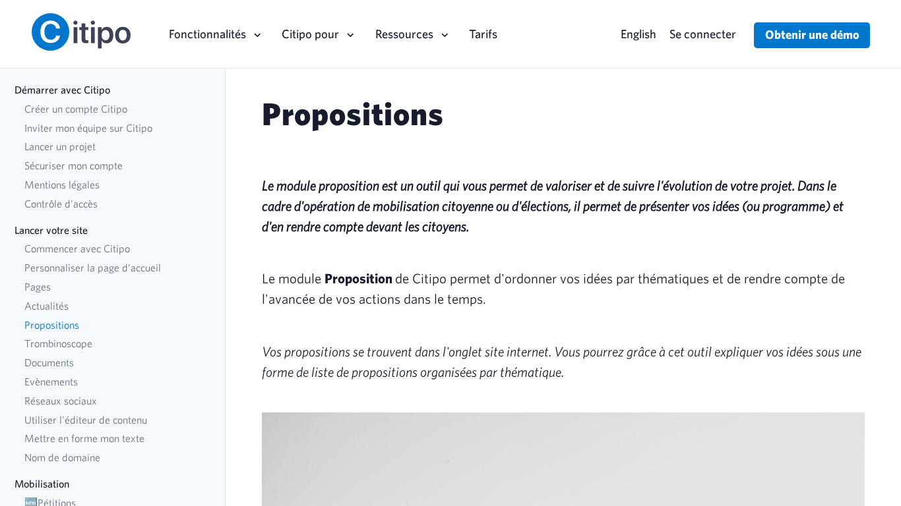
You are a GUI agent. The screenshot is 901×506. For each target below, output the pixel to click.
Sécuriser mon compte (73, 165)
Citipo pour (310, 33)
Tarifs (483, 33)
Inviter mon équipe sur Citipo (88, 128)
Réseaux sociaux (60, 401)
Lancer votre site (51, 230)
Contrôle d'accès (61, 204)
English (638, 33)
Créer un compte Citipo (75, 109)
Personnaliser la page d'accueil (92, 267)
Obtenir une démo (812, 34)
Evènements (51, 381)
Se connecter (702, 33)
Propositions (51, 325)
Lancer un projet (60, 146)
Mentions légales (62, 184)
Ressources (404, 33)
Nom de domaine (62, 457)
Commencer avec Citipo (77, 248)
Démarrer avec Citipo (62, 90)
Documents (49, 362)
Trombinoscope (58, 343)
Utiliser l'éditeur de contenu (85, 420)
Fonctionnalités (207, 33)
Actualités (46, 306)
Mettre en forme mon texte (84, 438)
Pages (37, 287)
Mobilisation (42, 484)
